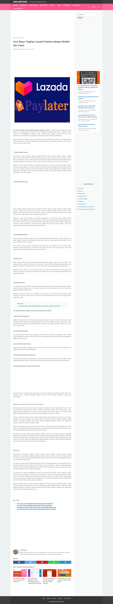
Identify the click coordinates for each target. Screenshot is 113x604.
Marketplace (43, 5)
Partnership (67, 5)
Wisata (59, 5)
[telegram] (65, 562)
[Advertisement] (42, 23)
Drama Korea (76, 5)
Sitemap (54, 598)
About (43, 598)
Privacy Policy (67, 598)
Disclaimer (60, 598)
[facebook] (19, 562)
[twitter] (30, 562)
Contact (49, 598)
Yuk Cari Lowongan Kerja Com (86, 209)
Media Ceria (81, 193)
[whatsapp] (54, 562)
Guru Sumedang (82, 199)
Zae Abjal (80, 188)
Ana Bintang (20, 2)
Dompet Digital (33, 5)
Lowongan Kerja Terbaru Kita (86, 206)
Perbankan (23, 5)
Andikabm (81, 201)
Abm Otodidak (82, 204)
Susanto (80, 191)
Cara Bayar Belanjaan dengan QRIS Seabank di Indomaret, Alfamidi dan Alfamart (88, 87)
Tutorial (52, 5)
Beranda (15, 5)
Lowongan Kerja (18, 8)
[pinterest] (42, 562)
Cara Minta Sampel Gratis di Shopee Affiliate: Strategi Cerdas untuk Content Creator (39, 306)
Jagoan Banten (82, 196)
